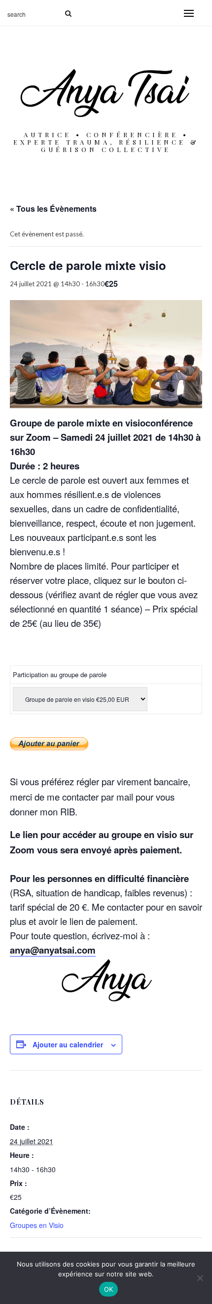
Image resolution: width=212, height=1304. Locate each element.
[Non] (200, 1278)
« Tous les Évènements (53, 208)
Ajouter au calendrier (68, 1044)
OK (108, 1289)
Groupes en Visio (37, 1225)
